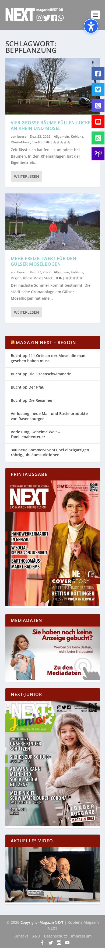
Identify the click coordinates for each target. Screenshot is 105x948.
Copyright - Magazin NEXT (41, 922)
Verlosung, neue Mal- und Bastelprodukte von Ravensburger (49, 416)
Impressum (81, 936)
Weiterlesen (26, 176)
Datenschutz (55, 936)
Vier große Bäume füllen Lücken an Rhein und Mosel (52, 125)
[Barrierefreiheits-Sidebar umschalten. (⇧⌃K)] (91, 26)
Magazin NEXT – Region (46, 342)
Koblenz (77, 136)
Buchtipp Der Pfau (27, 387)
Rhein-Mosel (20, 142)
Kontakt (20, 936)
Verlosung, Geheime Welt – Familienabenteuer (35, 434)
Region (16, 278)
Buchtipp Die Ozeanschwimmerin (41, 373)
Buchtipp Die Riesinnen (32, 400)
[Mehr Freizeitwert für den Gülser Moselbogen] (52, 221)
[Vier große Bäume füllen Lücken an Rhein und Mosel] (52, 86)
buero (21, 136)
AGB (36, 936)
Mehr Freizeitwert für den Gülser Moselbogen (43, 261)
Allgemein (61, 136)
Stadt (36, 142)
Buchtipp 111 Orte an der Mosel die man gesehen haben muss (48, 358)
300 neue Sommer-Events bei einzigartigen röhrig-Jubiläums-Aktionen (50, 452)
